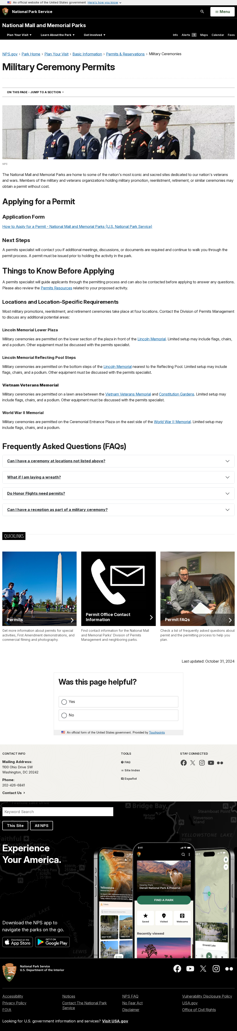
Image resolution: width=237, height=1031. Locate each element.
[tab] (118, 461)
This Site (15, 825)
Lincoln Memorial (151, 339)
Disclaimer (130, 1009)
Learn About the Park (56, 35)
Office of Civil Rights (199, 1009)
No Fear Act (132, 1003)
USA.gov (190, 1003)
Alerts (188, 35)
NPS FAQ (130, 996)
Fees (231, 35)
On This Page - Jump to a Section (43, 92)
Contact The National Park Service (84, 1005)
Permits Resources (56, 288)
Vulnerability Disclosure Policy (207, 996)
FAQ (127, 762)
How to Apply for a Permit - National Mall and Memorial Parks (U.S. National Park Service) (77, 226)
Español (130, 778)
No (71, 715)
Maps (204, 35)
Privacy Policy (14, 1003)
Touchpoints (157, 732)
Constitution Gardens (176, 394)
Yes (72, 701)
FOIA (6, 1009)
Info (175, 35)
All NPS (41, 825)
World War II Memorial (172, 421)
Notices (68, 996)
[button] (118, 461)
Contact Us (12, 793)
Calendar (218, 35)
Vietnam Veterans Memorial (128, 394)
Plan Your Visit (17, 35)
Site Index (132, 770)
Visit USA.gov (115, 1021)
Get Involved (93, 35)
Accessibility (12, 996)
